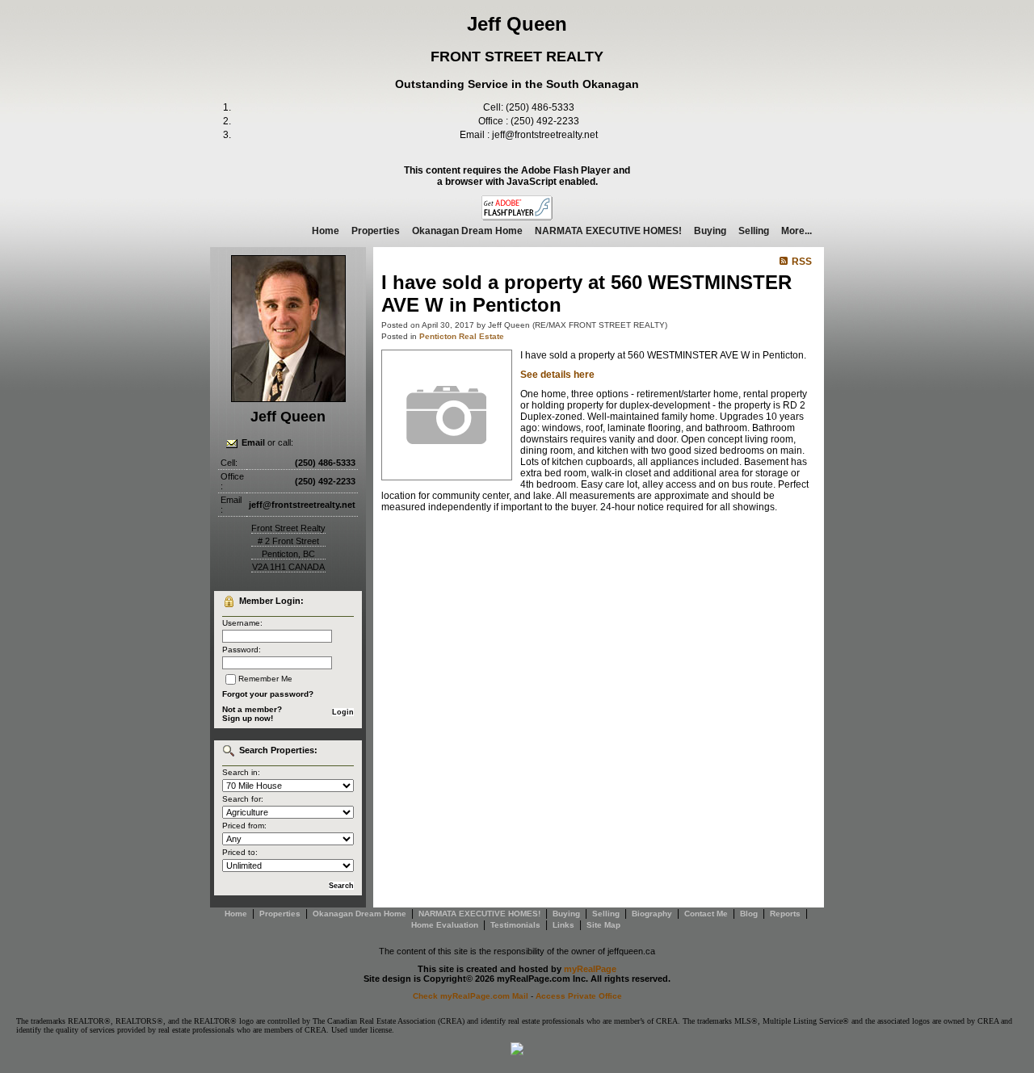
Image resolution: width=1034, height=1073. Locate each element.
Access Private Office (579, 995)
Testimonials (515, 924)
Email (253, 442)
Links (563, 924)
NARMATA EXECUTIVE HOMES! (608, 231)
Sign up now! (247, 718)
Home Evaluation (444, 924)
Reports (785, 913)
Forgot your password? (267, 693)
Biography (652, 913)
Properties (375, 231)
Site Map (603, 924)
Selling (753, 231)
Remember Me (265, 678)
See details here (557, 374)
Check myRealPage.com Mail (470, 995)
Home (325, 231)
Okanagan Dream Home (467, 231)
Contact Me (706, 913)
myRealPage (590, 969)
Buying (710, 231)
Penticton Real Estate (461, 336)
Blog (749, 913)
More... (796, 231)
